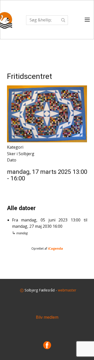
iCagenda (55, 248)
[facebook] (47, 345)
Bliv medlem (47, 317)
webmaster (67, 290)
